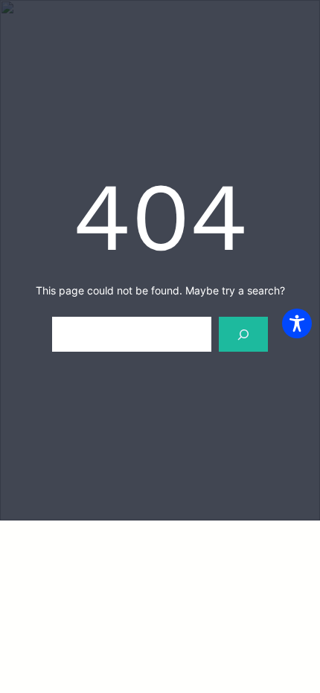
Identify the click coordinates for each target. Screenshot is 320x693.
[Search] (243, 334)
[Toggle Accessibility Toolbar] (297, 323)
